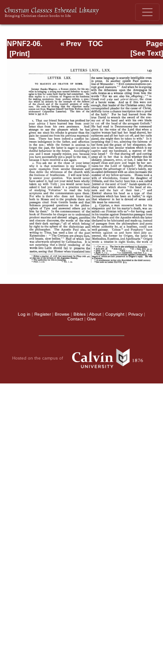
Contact (75, 319)
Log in (24, 314)
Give (91, 319)
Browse (62, 314)
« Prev (70, 43)
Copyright (114, 314)
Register (42, 314)
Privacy (135, 314)
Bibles (79, 314)
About (95, 314)
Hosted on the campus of (38, 358)
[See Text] (146, 53)
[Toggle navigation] (147, 12)
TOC (95, 43)
